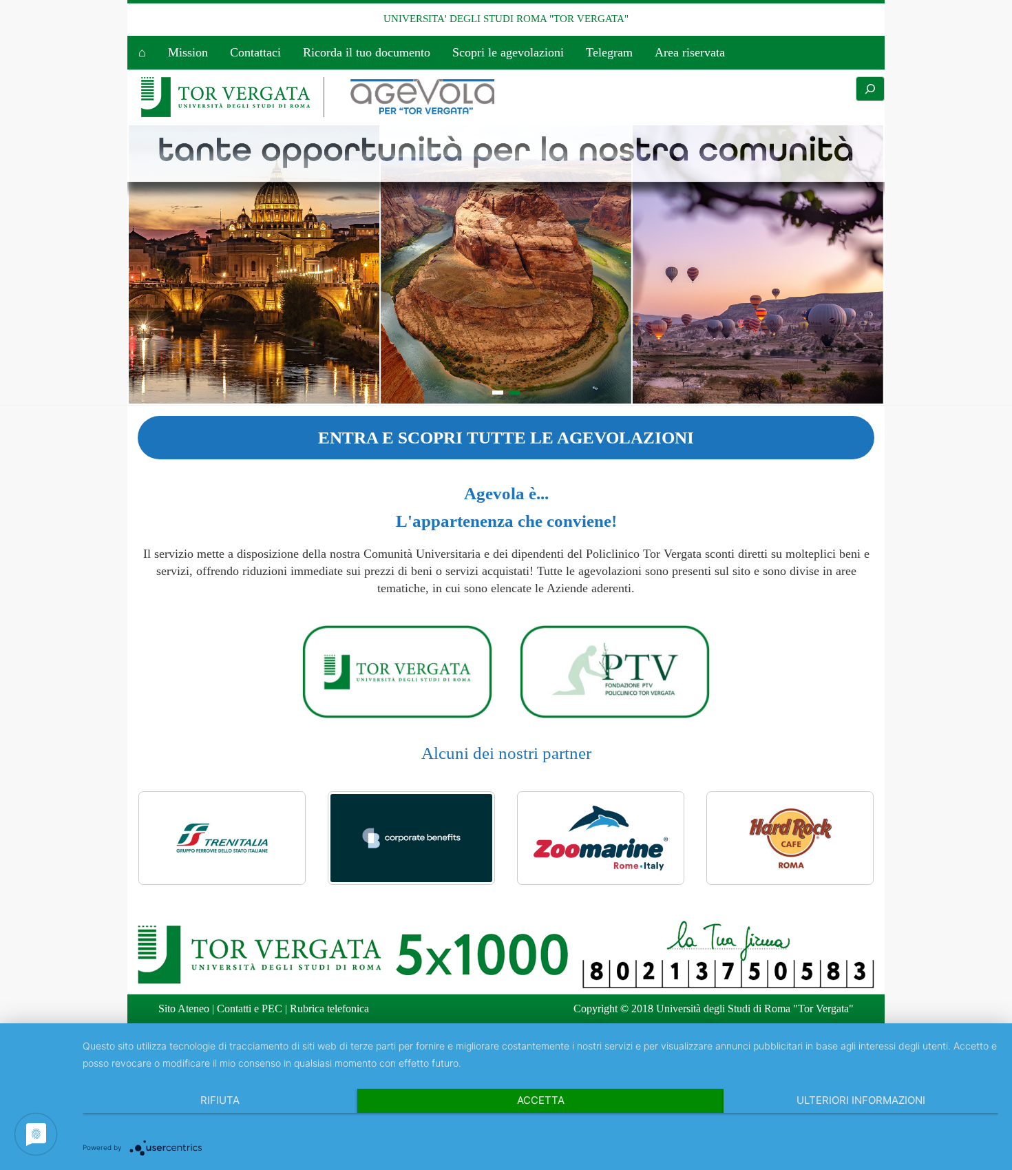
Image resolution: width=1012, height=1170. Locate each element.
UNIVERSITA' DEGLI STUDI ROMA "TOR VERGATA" (506, 18)
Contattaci (255, 52)
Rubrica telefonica (329, 1008)
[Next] (845, 838)
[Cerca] (870, 88)
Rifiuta (220, 1100)
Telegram (609, 52)
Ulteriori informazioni (861, 1100)
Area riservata (690, 52)
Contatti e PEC (249, 1008)
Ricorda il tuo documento (366, 52)
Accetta (541, 1100)
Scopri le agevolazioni (508, 52)
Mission (188, 52)
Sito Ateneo (183, 1008)
